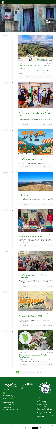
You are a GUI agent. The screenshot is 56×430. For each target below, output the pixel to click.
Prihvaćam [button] (35, 428)
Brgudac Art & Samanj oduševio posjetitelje (32, 276)
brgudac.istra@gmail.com (11, 398)
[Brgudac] (2, 2)
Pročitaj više (49, 77)
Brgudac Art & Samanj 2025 (30, 159)
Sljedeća (39, 372)
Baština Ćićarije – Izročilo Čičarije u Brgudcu (34, 67)
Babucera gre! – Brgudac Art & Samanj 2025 (35, 114)
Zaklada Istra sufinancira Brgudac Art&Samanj (33, 356)
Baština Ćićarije (25, 195)
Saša (25, 63)
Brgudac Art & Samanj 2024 (30, 236)
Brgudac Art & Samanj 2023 (30, 316)
